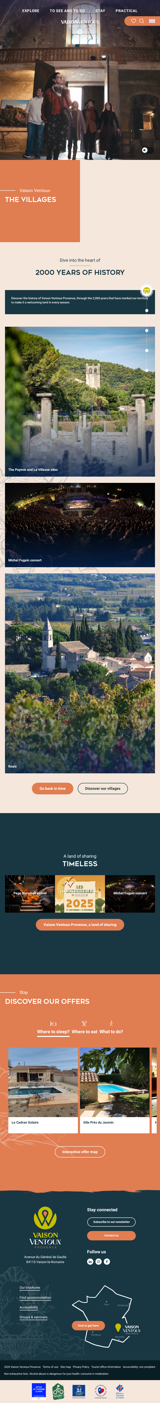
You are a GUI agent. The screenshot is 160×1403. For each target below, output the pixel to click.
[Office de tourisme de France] (120, 1391)
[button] (142, 21)
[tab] (53, 1027)
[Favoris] (134, 21)
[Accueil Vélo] (58, 1391)
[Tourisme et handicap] (79, 1391)
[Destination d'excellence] (100, 1391)
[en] (152, 21)
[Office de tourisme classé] (39, 1391)
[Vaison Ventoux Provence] (80, 27)
